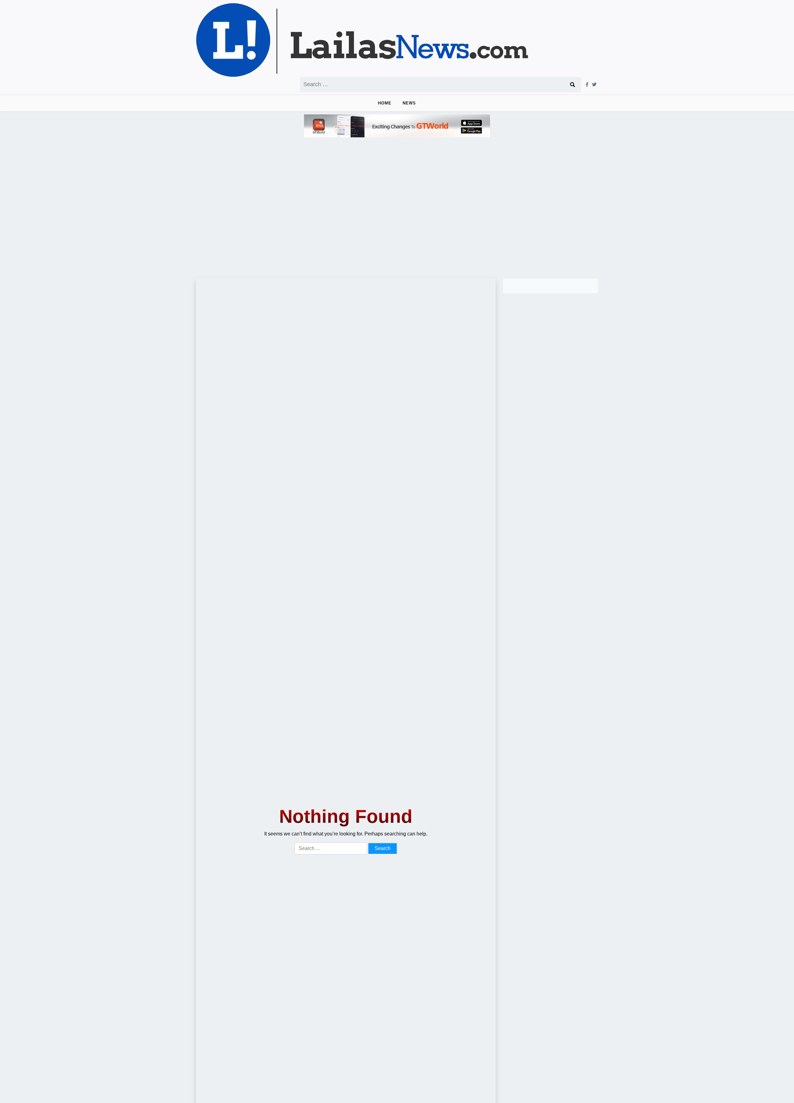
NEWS (409, 103)
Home (384, 103)
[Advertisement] (397, 205)
